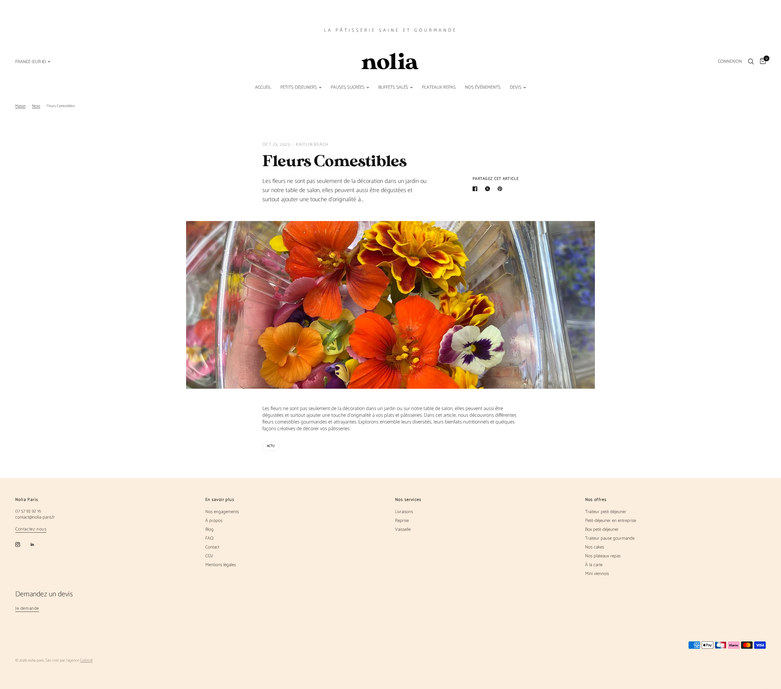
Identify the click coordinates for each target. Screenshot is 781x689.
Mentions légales (220, 565)
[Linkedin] (36, 544)
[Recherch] (751, 61)
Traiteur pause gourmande (610, 538)
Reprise (402, 520)
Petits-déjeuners (298, 87)
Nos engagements (222, 512)
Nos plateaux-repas (603, 556)
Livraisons (404, 512)
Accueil (263, 87)
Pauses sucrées (348, 87)
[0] (761, 61)
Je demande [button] (27, 608)
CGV (209, 556)
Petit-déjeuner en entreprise (610, 520)
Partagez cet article (496, 179)
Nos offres (596, 500)
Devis (515, 87)
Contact (212, 547)
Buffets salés (393, 87)
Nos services (408, 500)
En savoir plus (220, 500)
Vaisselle (403, 529)
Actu (271, 446)
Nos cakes (594, 547)
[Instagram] (22, 544)
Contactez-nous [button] (30, 529)
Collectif (86, 660)
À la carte (594, 565)
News (36, 106)
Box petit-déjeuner (602, 529)
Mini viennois (597, 573)
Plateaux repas (439, 87)
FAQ (209, 538)
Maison (20, 106)
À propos (213, 520)
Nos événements (483, 87)
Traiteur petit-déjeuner (605, 512)
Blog (209, 529)
